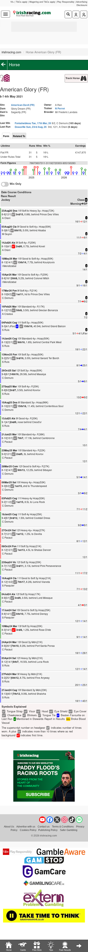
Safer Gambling (68, 830)
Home (9, 950)
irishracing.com (11, 52)
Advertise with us (25, 826)
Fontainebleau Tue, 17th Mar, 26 (33, 123)
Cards (23, 950)
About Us (9, 826)
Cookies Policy (28, 830)
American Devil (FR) (23, 105)
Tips (51, 950)
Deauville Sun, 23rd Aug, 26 (31, 127)
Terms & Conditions (63, 826)
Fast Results (65, 950)
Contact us (44, 826)
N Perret (60, 108)
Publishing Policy (48, 830)
